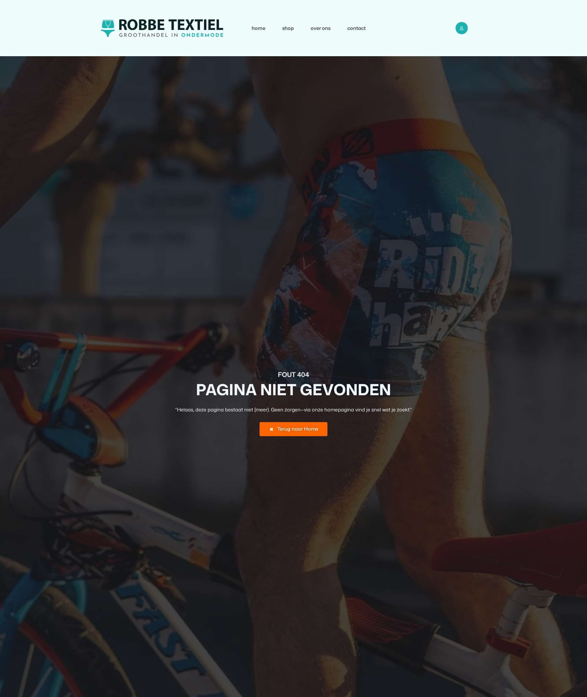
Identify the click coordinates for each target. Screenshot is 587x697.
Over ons (320, 28)
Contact (356, 28)
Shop (288, 28)
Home (258, 28)
